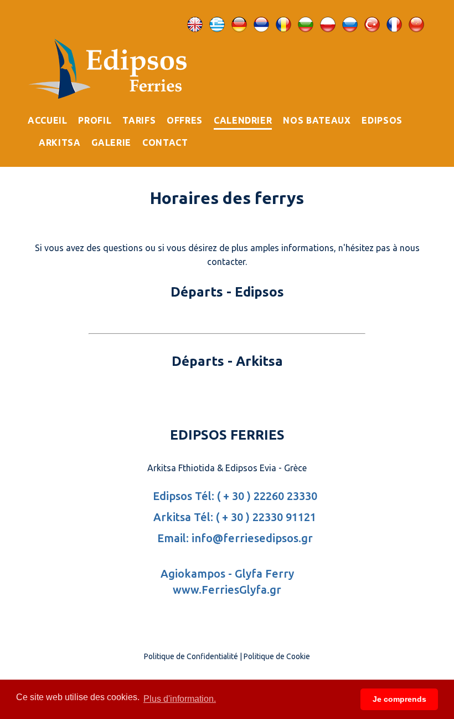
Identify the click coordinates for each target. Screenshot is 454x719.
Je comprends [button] (399, 699)
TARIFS (139, 120)
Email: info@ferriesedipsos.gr (233, 538)
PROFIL (94, 120)
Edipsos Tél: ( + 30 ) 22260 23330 (233, 495)
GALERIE (111, 142)
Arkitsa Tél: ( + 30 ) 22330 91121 (233, 517)
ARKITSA (59, 142)
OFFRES (185, 120)
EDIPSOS (382, 120)
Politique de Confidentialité (191, 656)
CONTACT (165, 142)
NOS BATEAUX (316, 120)
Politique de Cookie (277, 656)
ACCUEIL (47, 120)
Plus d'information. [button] (179, 698)
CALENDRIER (243, 120)
